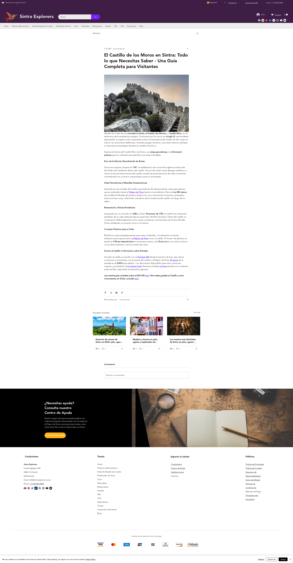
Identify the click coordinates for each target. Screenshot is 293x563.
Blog (99, 513)
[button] (286, 14)
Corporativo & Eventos (107, 509)
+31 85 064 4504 (277, 3)
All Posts (96, 33)
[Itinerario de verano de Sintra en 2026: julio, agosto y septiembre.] (109, 326)
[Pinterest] (266, 20)
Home (99, 464)
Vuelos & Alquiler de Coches (109, 472)
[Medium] (284, 20)
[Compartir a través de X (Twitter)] (111, 292)
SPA (99, 494)
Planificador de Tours (106, 475)
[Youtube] (281, 20)
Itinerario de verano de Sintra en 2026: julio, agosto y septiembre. (109, 340)
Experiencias (102, 502)
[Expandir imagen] (146, 103)
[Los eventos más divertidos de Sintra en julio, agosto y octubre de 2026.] (183, 326)
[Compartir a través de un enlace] (122, 292)
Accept (283, 559)
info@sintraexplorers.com (40, 480)
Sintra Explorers (37, 16)
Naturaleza (102, 483)
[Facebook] (259, 20)
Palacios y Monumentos (107, 468)
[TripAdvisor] (262, 20)
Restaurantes (102, 487)
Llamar (269, 3)
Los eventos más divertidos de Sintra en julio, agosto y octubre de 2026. (183, 340)
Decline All (271, 559)
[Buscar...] (95, 16)
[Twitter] (270, 20)
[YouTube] (47, 488)
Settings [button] (261, 559)
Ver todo (197, 312)
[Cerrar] (290, 559)
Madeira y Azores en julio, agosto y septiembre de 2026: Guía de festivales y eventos (145, 340)
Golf (99, 498)
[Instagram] (277, 20)
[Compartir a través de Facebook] (105, 292)
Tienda (100, 506)
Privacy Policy (90, 559)
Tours (99, 479)
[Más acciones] (187, 48)
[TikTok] (273, 20)
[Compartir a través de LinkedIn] (116, 292)
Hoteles (100, 491)
